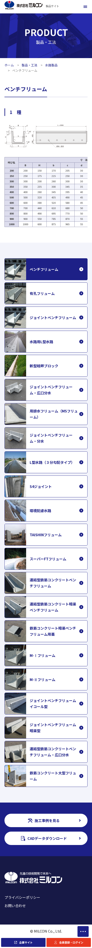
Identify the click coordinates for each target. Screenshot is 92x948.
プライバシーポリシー (22, 897)
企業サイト (26, 942)
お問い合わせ (15, 905)
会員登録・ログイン (71, 942)
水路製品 (51, 65)
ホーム (9, 65)
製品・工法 (29, 65)
